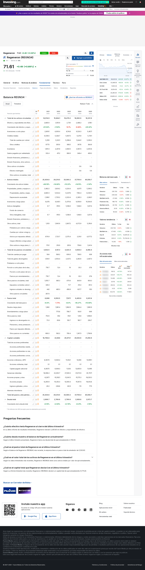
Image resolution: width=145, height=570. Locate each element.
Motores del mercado (109, 177)
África (111, 9)
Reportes (73, 88)
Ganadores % (114, 182)
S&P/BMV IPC (104, 79)
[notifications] (136, 2)
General (6, 83)
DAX (101, 93)
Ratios (56, 88)
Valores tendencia (107, 220)
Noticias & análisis (29, 83)
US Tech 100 (104, 89)
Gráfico (16, 83)
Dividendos (64, 88)
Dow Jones (103, 82)
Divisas (102, 55)
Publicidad (127, 508)
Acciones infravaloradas (121, 9)
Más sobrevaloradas (120, 261)
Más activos (103, 182)
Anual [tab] (7, 104)
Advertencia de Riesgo (135, 565)
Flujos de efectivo (45, 88)
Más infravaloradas (106, 261)
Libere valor (87, 66)
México (31, 9)
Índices (109, 55)
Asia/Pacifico (103, 9)
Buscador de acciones (88, 6)
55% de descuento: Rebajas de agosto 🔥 (95, 2)
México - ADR (82, 9)
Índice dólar (103, 99)
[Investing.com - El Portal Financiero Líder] (11, 2)
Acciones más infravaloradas (106, 255)
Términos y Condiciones (99, 565)
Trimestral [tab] (17, 104)
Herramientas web (105, 516)
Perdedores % (125, 182)
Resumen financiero (9, 88)
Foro (64, 83)
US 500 (102, 86)
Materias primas (117, 55)
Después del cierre (51, 9)
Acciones (8, 9)
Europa (96, 9)
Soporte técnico (129, 512)
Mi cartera (102, 512)
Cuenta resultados (24, 88)
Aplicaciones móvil (105, 508)
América (89, 9)
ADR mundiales (71, 9)
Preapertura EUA (40, 9)
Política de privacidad (117, 565)
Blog (100, 503)
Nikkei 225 (103, 96)
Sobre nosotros (129, 503)
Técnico (56, 83)
